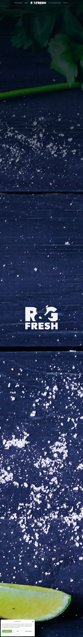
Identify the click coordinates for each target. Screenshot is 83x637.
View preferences (28, 631)
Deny (18, 631)
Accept (6, 631)
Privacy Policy (17, 634)
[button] (32, 621)
